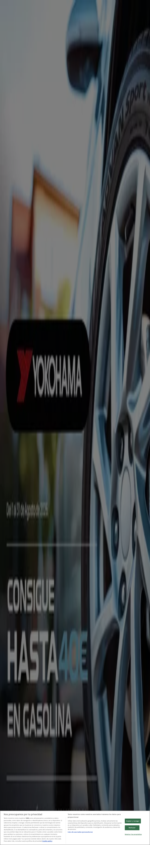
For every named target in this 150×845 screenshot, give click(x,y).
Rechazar (132, 828)
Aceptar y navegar (133, 821)
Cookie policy (47, 841)
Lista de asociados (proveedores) (80, 832)
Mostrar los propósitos (133, 834)
